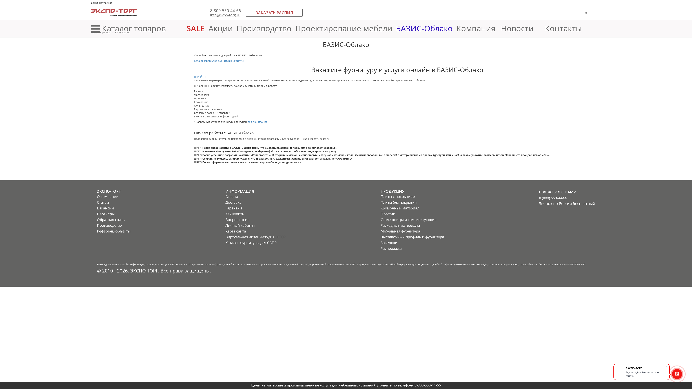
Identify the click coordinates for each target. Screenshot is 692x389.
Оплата (231, 196)
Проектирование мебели (343, 28)
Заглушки (389, 242)
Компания (476, 28)
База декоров (202, 60)
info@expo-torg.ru (225, 15)
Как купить (234, 213)
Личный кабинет (240, 225)
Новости (517, 28)
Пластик (388, 213)
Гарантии (233, 208)
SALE (196, 28)
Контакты (563, 28)
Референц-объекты (113, 231)
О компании (108, 196)
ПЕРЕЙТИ (200, 77)
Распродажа (391, 248)
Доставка (233, 202)
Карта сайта (235, 231)
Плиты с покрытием (398, 196)
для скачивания (257, 122)
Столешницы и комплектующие (408, 219)
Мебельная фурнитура (400, 231)
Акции (221, 28)
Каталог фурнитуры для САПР (251, 242)
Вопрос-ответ (237, 219)
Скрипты (238, 60)
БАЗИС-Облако (424, 28)
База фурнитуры (221, 60)
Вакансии (105, 208)
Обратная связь (111, 219)
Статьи (103, 202)
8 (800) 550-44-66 (553, 198)
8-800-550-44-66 (225, 10)
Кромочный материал (400, 208)
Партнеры (106, 213)
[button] (597, 14)
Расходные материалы (400, 225)
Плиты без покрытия (399, 202)
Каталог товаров (134, 28)
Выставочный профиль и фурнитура (412, 236)
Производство (264, 28)
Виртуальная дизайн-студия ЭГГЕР (255, 236)
